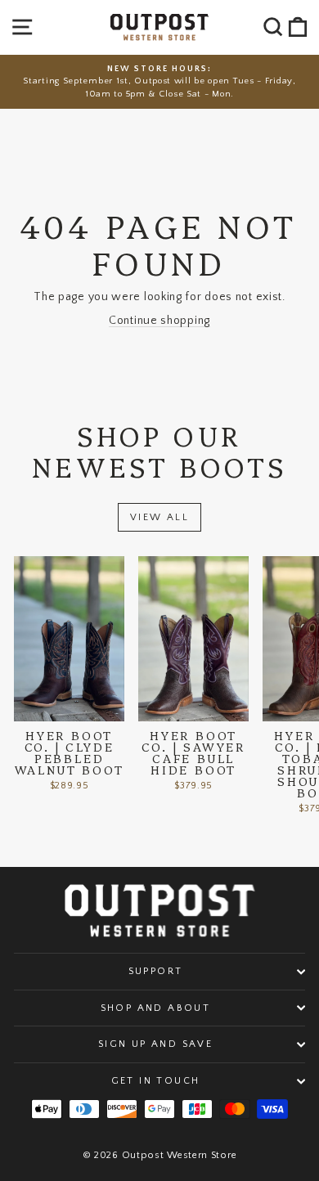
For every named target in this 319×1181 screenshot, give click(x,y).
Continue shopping (159, 320)
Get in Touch (155, 1080)
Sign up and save (155, 1044)
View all (159, 517)
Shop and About (156, 1008)
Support (155, 971)
